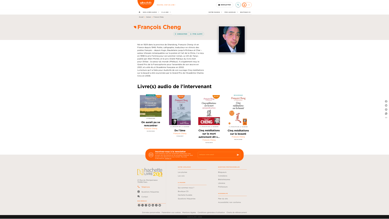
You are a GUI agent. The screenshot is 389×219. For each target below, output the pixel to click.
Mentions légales (189, 212)
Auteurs (148, 17)
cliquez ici (168, 158)
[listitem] (139, 205)
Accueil (141, 17)
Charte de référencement (237, 212)
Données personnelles (151, 212)
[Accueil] (145, 5)
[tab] (139, 12)
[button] (224, 5)
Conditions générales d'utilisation (211, 212)
